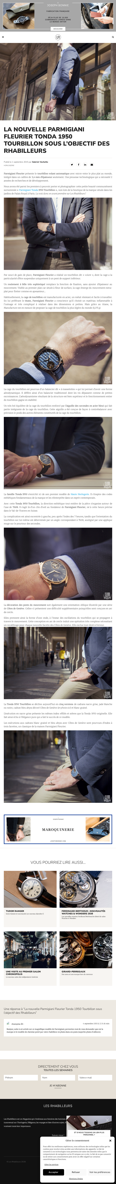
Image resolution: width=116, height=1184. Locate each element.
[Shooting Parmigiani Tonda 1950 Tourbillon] (58, 802)
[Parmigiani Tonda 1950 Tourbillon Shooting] (58, 269)
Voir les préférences (99, 1172)
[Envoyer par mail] (92, 164)
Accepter (53, 1172)
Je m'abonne (58, 1085)
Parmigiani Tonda (28, 190)
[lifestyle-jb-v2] (58, 16)
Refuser (76, 1172)
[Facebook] (78, 164)
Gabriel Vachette (40, 162)
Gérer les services (51, 1164)
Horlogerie (9, 165)
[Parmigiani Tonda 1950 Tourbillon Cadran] (58, 599)
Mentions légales (76, 1179)
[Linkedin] (85, 164)
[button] (110, 1140)
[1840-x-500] (58, 843)
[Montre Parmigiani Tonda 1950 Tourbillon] (58, 488)
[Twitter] (72, 164)
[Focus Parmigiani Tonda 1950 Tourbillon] (58, 383)
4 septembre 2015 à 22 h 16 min (96, 1024)
